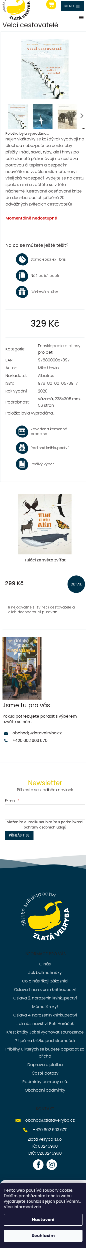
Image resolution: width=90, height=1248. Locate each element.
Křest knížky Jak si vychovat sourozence (45, 1032)
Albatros (46, 375)
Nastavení (43, 1219)
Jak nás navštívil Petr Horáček (45, 1023)
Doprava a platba (45, 1065)
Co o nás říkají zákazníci (45, 981)
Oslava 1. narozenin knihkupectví (45, 989)
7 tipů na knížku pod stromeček (45, 1041)
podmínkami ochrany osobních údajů (53, 824)
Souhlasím (43, 1235)
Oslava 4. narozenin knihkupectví (45, 1015)
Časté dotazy (45, 1073)
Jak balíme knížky (45, 972)
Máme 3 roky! (45, 1006)
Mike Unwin (48, 368)
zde (37, 1207)
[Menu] (72, 6)
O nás (45, 964)
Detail (76, 584)
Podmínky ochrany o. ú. (45, 1082)
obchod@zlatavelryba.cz (37, 733)
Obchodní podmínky (45, 1090)
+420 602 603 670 (30, 740)
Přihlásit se (19, 835)
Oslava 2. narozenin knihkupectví (45, 998)
